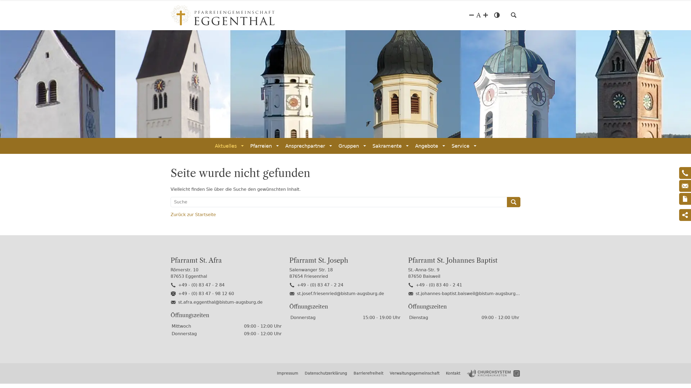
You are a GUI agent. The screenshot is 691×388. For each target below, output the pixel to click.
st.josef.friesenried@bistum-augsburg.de (340, 293)
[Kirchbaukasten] (489, 373)
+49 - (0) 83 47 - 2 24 (320, 284)
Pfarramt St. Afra (196, 260)
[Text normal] (478, 15)
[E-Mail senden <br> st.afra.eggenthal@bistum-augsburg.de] (685, 186)
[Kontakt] (685, 199)
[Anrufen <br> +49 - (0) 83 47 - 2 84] (685, 173)
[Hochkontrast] (496, 15)
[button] (513, 15)
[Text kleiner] (471, 15)
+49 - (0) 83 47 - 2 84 (201, 284)
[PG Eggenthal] (223, 15)
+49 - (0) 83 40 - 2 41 (439, 284)
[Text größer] (485, 15)
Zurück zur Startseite (193, 214)
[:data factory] (516, 373)
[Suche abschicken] (513, 202)
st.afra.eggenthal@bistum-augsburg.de (220, 302)
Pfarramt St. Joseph (318, 260)
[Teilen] (685, 215)
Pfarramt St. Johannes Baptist (452, 260)
